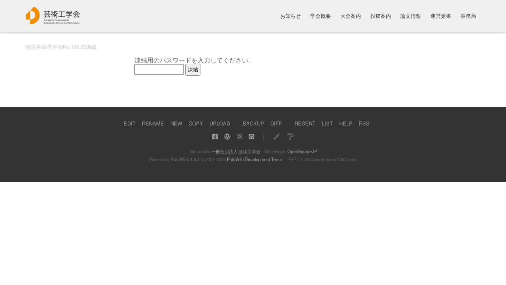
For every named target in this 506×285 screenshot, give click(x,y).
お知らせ (290, 16)
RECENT (305, 123)
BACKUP (253, 123)
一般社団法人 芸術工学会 (236, 151)
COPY (196, 123)
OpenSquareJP (302, 151)
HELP (346, 123)
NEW (176, 123)
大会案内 (350, 16)
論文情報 (410, 16)
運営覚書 (440, 16)
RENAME (153, 123)
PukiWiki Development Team (254, 159)
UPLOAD (220, 123)
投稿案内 (380, 16)
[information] (53, 22)
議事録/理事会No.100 (54, 46)
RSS (364, 123)
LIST (327, 123)
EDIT (130, 123)
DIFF (276, 123)
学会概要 (320, 16)
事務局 (468, 16)
